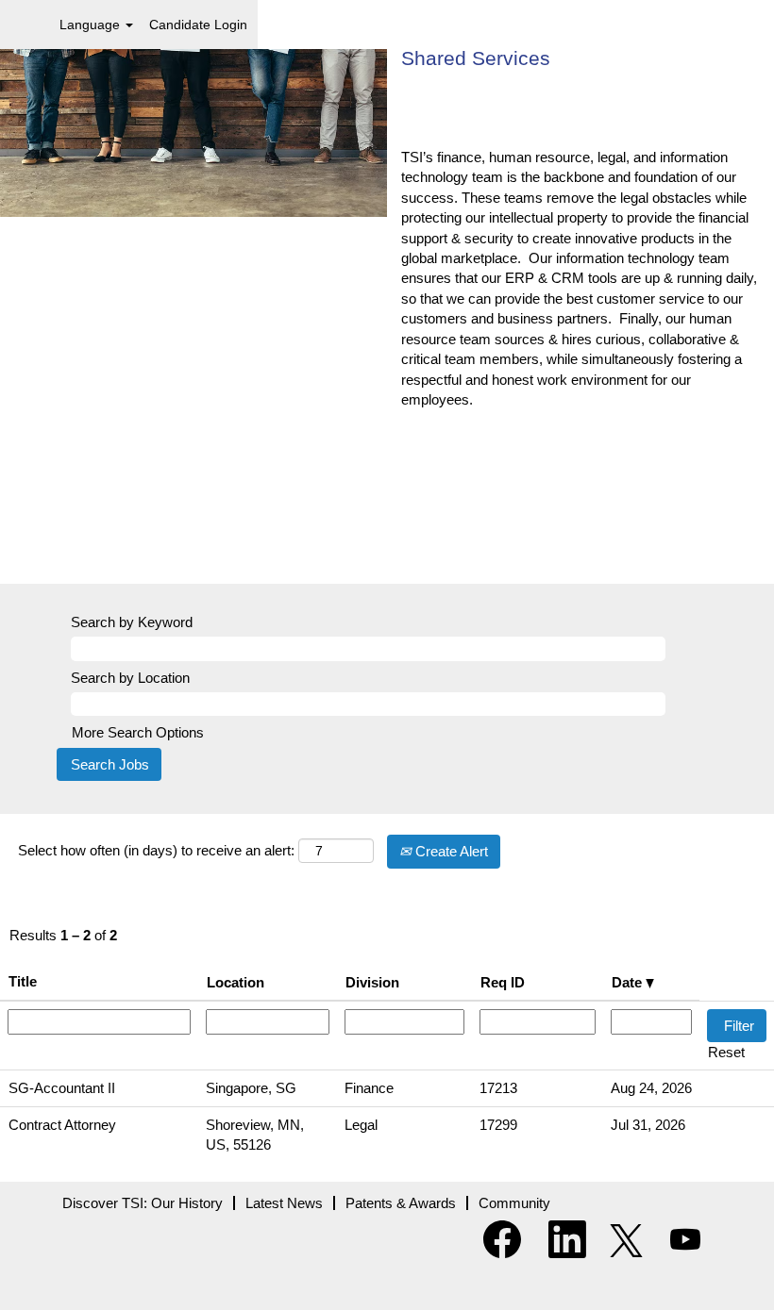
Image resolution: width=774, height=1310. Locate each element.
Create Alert (450, 851)
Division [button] (372, 982)
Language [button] (91, 24)
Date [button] (629, 982)
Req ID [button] (502, 982)
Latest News (284, 1203)
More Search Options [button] (138, 732)
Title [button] (22, 981)
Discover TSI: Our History (142, 1203)
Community (514, 1203)
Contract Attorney (62, 1125)
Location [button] (235, 982)
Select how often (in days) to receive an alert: (156, 850)
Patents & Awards (400, 1203)
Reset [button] (726, 1052)
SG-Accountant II (61, 1088)
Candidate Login (198, 24)
